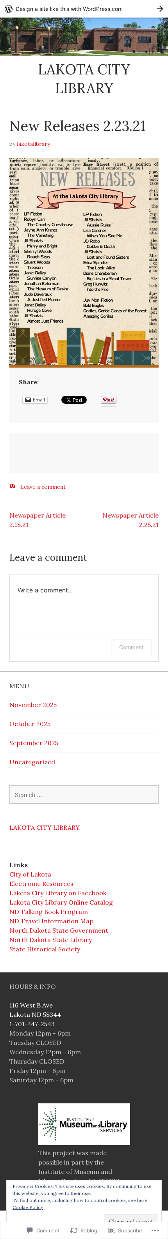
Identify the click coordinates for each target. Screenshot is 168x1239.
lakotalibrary (33, 143)
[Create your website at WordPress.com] (84, 9)
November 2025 (33, 705)
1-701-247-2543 (32, 1024)
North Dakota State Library (50, 940)
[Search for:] (84, 795)
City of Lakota (30, 874)
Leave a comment (43, 486)
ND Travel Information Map (51, 921)
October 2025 (29, 724)
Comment (131, 647)
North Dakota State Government (58, 930)
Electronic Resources (41, 883)
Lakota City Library (44, 827)
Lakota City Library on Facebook (57, 893)
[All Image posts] (12, 486)
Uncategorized (32, 762)
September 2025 (33, 743)
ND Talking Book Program (48, 912)
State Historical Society (44, 949)
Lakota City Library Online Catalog (61, 902)
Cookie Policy (28, 1207)
